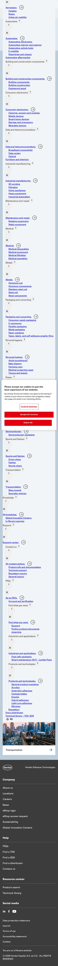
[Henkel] (7, 767)
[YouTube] (14, 911)
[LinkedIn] (4, 911)
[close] (8, 33)
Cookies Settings (29, 407)
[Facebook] (9, 911)
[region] (29, 405)
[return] (9, 26)
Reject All (28, 423)
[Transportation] (29, 735)
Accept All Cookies (29, 415)
